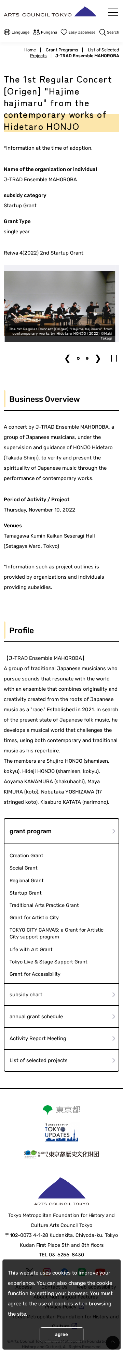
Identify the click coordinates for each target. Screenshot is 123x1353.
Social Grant (24, 868)
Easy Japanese (81, 32)
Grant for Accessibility (35, 974)
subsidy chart (26, 995)
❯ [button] (97, 358)
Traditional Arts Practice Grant (44, 905)
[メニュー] (113, 12)
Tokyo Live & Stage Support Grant (48, 962)
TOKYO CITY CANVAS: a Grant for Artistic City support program (57, 933)
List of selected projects (39, 1060)
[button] (78, 358)
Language (20, 32)
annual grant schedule (36, 1016)
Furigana (49, 32)
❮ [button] (67, 358)
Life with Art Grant (31, 949)
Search (113, 32)
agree (61, 1334)
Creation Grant (26, 856)
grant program (31, 831)
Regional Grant (27, 881)
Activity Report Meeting (38, 1038)
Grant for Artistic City (34, 918)
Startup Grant (26, 893)
